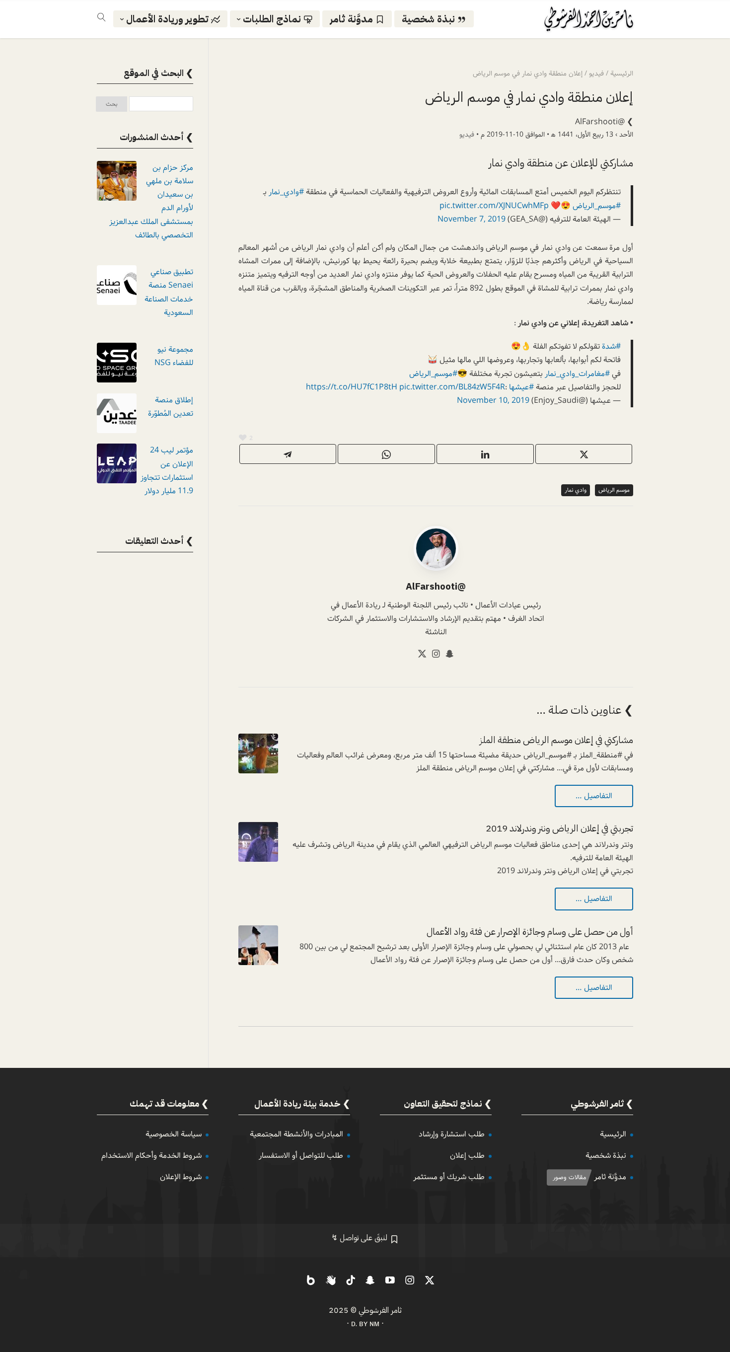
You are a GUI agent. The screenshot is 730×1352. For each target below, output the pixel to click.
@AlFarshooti (600, 122)
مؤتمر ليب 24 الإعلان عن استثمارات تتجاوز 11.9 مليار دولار (167, 470)
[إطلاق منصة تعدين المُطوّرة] (117, 415)
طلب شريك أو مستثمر (449, 1177)
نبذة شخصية (605, 1155)
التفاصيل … (594, 796)
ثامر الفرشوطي (380, 1310)
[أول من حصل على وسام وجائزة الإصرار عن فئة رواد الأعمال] (258, 945)
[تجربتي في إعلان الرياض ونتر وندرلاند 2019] (258, 842)
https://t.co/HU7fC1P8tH (351, 387)
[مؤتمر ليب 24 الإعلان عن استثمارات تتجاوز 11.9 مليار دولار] (117, 466)
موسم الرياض (614, 490)
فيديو (466, 134)
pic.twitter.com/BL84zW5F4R (452, 387)
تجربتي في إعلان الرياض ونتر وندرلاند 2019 (559, 828)
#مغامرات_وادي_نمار (577, 374)
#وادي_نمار (286, 192)
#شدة (611, 346)
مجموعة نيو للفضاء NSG (173, 356)
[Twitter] (422, 655)
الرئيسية (613, 1134)
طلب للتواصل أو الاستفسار (301, 1155)
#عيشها (521, 387)
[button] (705, 1285)
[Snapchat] (449, 655)
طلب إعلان (467, 1155)
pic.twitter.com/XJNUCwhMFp (494, 206)
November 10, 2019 (493, 400)
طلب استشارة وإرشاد (452, 1134)
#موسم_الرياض (597, 206)
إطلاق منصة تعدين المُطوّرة (170, 407)
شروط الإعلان (181, 1177)
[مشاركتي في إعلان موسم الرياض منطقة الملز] (258, 753)
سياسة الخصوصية (174, 1134)
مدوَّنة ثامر (610, 1177)
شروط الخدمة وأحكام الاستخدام (151, 1155)
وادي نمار (575, 490)
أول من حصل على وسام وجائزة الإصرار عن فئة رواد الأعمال (530, 931)
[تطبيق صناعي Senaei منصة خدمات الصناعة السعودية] (117, 287)
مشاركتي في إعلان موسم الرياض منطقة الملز (556, 740)
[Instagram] (436, 655)
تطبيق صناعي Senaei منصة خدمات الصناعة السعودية (169, 292)
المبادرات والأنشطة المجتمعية (296, 1134)
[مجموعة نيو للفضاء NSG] (117, 365)
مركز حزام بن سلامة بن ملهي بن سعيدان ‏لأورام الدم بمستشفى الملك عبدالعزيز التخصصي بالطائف (151, 201)
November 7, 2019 (472, 219)
